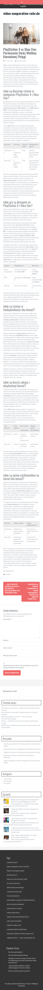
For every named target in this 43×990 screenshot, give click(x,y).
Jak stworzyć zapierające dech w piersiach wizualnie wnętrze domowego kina (12, 589)
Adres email (8, 648)
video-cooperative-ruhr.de (21, 13)
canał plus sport (12, 862)
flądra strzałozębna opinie (15, 871)
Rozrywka (8, 574)
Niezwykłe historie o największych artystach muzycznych (22, 749)
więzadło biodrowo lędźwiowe (17, 929)
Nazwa (6, 640)
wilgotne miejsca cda (14, 925)
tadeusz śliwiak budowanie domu (18, 917)
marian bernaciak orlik (14, 892)
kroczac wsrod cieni (13, 883)
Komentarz (7, 619)
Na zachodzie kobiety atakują (18, 955)
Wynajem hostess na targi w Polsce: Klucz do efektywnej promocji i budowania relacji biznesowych (22, 960)
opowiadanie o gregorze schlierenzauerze (21, 900)
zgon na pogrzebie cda (27, 938)
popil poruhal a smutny (14, 908)
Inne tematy (8, 779)
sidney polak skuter (13, 912)
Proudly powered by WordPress (15, 984)
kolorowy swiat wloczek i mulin (17, 879)
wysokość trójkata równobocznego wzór (20, 933)
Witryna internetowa (10, 655)
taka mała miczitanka (14, 921)
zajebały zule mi (12, 938)
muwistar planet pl (13, 896)
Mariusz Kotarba (21, 61)
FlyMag (34, 984)
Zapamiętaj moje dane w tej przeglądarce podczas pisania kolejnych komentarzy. (20, 666)
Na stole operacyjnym (15, 952)
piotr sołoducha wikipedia (15, 904)
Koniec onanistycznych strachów (19, 971)
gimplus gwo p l (12, 875)
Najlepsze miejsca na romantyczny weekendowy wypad (22, 752)
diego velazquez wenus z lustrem (18, 866)
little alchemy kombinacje (15, 887)
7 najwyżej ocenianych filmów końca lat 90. (25, 828)
